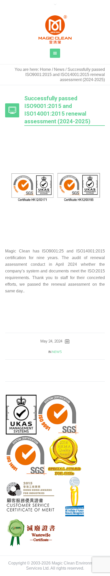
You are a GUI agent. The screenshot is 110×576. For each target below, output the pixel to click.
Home (45, 69)
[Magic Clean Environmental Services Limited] (55, 29)
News (59, 69)
